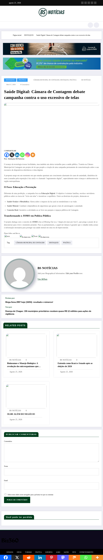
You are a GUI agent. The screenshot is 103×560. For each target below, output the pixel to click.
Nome (6, 466)
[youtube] (95, 3)
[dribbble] (89, 3)
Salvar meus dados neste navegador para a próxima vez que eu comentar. (31, 495)
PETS (74, 552)
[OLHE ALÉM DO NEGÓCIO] (26, 396)
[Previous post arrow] (97, 300)
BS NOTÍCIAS (86, 80)
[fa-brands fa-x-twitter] (85, 3)
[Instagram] (27, 155)
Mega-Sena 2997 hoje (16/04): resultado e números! (29, 302)
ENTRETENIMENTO (86, 552)
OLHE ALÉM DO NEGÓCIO (21, 414)
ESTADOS (10, 552)
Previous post (10, 298)
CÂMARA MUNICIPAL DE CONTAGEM (46, 80)
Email (6, 480)
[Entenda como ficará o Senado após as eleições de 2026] (77, 346)
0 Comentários (24, 84)
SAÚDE (66, 552)
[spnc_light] (96, 25)
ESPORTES (48, 552)
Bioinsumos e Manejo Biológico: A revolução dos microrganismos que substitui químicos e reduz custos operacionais (22, 365)
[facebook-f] (82, 3)
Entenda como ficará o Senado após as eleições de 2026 (75, 364)
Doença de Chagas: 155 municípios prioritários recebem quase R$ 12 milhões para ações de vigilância (48, 312)
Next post (8, 307)
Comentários (8, 441)
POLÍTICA (22, 80)
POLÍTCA (38, 552)
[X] (12, 155)
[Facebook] (6, 155)
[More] (32, 155)
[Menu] (5, 25)
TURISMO (28, 552)
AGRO (58, 552)
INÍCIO (19, 552)
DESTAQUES (10, 80)
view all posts (42, 279)
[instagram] (92, 3)
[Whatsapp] (22, 155)
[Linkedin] (17, 155)
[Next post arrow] (97, 312)
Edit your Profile (72, 273)
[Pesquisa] (90, 25)
